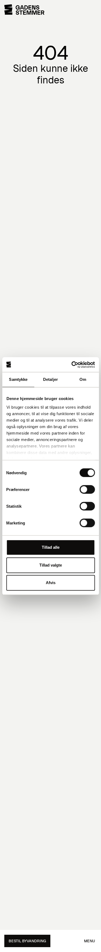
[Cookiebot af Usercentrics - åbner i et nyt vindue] (72, 364)
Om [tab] (82, 379)
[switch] (87, 489)
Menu (89, 941)
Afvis (50, 582)
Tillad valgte (50, 565)
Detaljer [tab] (50, 379)
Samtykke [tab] (18, 379)
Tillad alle (51, 547)
